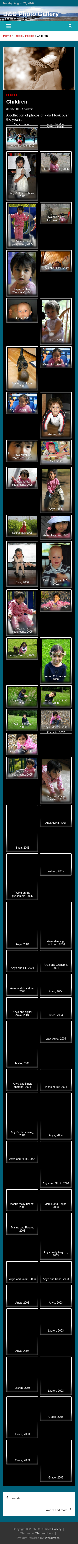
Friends (15, 1498)
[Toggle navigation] (8, 26)
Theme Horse (44, 1533)
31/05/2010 (13, 109)
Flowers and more (56, 1510)
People (12, 95)
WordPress (52, 1537)
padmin (28, 109)
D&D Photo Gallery (31, 13)
